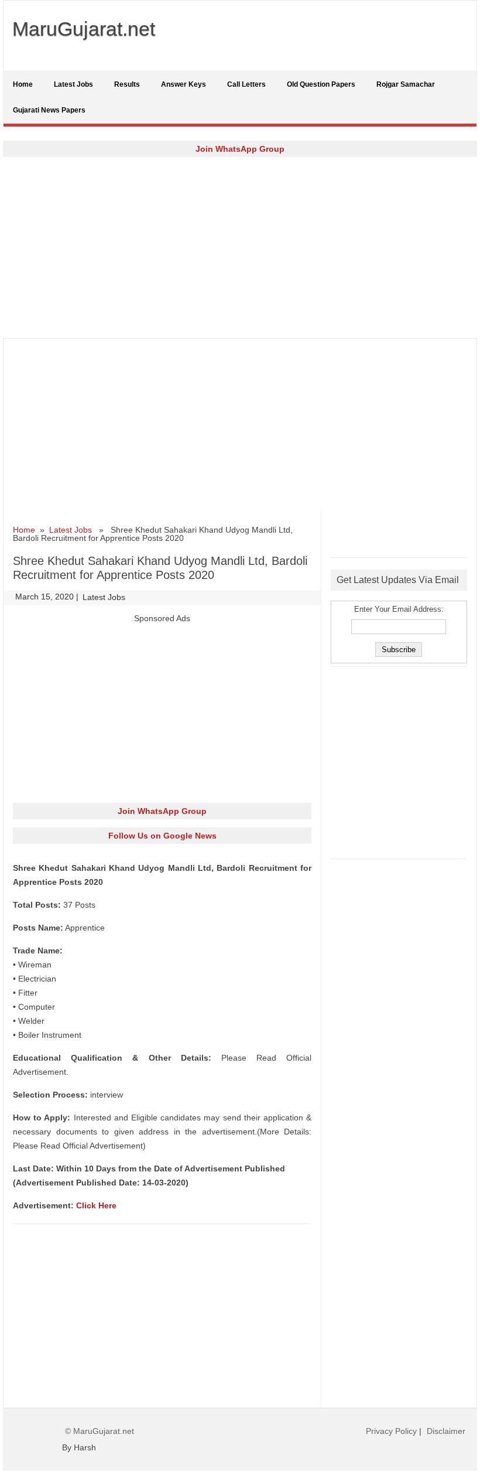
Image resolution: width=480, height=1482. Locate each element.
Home (23, 84)
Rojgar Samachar (405, 84)
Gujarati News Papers (49, 110)
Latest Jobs (73, 84)
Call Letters (246, 84)
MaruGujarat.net (83, 29)
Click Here (96, 1205)
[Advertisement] (240, 247)
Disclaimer (446, 1431)
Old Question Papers (321, 84)
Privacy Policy (391, 1431)
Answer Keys (183, 84)
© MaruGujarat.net (99, 1431)
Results (127, 84)
